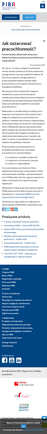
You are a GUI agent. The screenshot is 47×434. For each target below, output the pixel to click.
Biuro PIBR (7, 275)
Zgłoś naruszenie (10, 313)
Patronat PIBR (9, 282)
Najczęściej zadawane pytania (16, 324)
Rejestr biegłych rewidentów (16, 303)
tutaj (39, 205)
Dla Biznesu (7, 345)
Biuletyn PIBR (8, 285)
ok (24, 426)
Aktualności (26, 26)
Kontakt (6, 288)
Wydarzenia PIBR (10, 310)
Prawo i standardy (11, 293)
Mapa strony (27, 371)
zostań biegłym (11, 17)
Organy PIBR (8, 272)
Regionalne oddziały (12, 279)
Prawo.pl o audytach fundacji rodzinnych (21, 221)
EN (43, 1)
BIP (19, 371)
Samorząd (7, 296)
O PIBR (5, 269)
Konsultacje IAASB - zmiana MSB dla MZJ (22, 225)
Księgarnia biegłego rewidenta (17, 331)
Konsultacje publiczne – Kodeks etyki (20, 243)
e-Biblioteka (8, 318)
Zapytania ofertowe (12, 337)
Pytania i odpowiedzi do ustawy (17, 328)
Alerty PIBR (7, 334)
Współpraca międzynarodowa (17, 300)
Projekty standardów (12, 321)
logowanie (29, 17)
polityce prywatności (33, 429)
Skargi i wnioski (9, 342)
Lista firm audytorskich (13, 306)
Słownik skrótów (9, 371)
